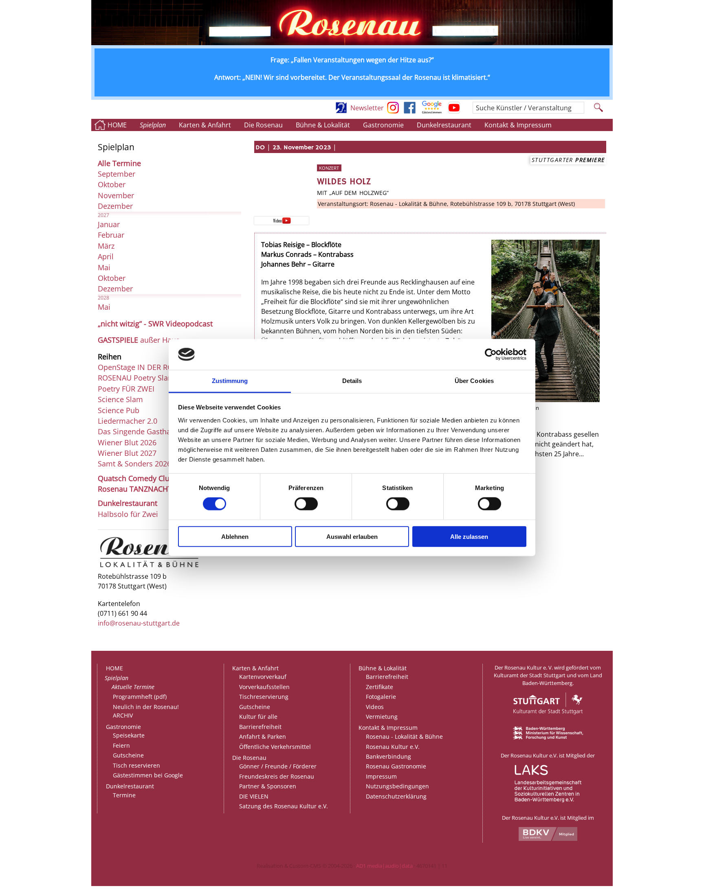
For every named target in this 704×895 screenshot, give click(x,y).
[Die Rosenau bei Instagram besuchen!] (392, 111)
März (106, 246)
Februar (111, 235)
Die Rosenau (263, 124)
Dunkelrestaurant (444, 124)
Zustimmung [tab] (230, 380)
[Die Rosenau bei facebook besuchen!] (409, 111)
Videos (375, 707)
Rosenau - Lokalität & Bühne (404, 736)
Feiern (121, 745)
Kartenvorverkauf (262, 677)
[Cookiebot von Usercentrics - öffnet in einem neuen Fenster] (490, 354)
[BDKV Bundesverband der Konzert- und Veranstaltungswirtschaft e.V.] (548, 838)
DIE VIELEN (253, 796)
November (116, 195)
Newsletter (367, 107)
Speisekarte (129, 735)
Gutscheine (128, 755)
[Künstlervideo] (281, 220)
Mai (104, 267)
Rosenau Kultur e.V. (393, 747)
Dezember (115, 206)
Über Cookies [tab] (474, 380)
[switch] (306, 503)
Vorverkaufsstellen (264, 687)
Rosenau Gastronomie (396, 766)
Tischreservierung (263, 696)
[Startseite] (352, 42)
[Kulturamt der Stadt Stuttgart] (548, 723)
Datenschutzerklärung (396, 796)
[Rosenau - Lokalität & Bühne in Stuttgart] (149, 566)
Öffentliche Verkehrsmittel (275, 747)
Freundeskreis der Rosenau (276, 776)
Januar (109, 224)
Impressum (381, 776)
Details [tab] (352, 380)
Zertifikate (379, 687)
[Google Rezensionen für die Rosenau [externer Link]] (432, 111)
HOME (117, 124)
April (106, 256)
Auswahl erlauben (352, 536)
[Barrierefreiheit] (341, 111)
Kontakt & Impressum (518, 124)
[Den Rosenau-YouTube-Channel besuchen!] (454, 111)
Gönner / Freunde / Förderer (278, 766)
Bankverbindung (388, 756)
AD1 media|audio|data (384, 865)
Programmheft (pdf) (140, 696)
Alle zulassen (469, 536)
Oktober (111, 184)
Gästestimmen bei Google (148, 775)
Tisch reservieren (136, 765)
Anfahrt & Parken (262, 736)
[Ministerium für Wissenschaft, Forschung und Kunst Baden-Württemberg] (548, 737)
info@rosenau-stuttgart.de (139, 623)
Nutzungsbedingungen (397, 786)
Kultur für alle (258, 716)
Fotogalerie (381, 696)
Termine (124, 795)
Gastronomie (383, 124)
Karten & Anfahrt (205, 124)
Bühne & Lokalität (323, 124)
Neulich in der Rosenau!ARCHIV (146, 711)
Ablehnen (235, 536)
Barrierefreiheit (260, 727)
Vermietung (382, 716)
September (116, 174)
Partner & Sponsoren (267, 786)
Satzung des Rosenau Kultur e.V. (283, 806)
